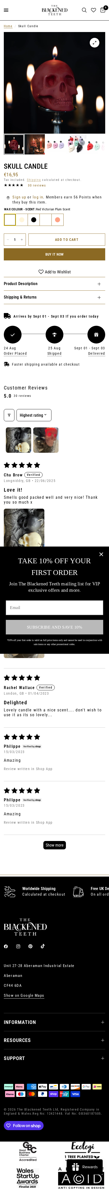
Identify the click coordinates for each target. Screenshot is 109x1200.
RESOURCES (17, 1040)
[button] (24, 529)
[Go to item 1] (18, 440)
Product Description (21, 283)
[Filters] (9, 415)
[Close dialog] (101, 554)
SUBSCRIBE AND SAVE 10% (54, 627)
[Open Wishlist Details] (93, 10)
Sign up (19, 197)
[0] (102, 10)
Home (8, 26)
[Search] (84, 10)
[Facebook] (9, 946)
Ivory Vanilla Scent (22, 220)
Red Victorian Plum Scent (10, 220)
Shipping (34, 180)
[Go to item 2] (46, 440)
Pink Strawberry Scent (46, 220)
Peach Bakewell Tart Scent (57, 220)
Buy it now (54, 254)
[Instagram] (21, 946)
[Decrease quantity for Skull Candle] (8, 239)
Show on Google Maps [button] (24, 995)
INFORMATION (20, 1022)
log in (38, 197)
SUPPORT (14, 1058)
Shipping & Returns (20, 297)
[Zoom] (94, 43)
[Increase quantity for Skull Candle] (22, 239)
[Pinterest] (34, 946)
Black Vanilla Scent (34, 220)
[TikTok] (46, 946)
